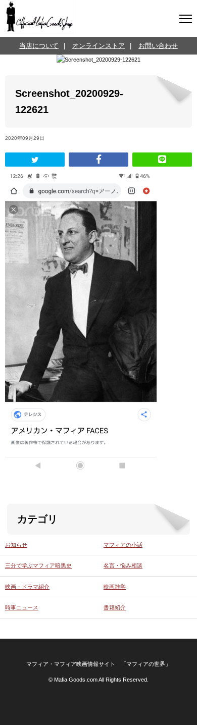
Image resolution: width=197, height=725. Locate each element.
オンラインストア (98, 45)
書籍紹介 (115, 607)
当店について (39, 45)
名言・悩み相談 (123, 565)
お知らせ (16, 545)
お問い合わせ (158, 45)
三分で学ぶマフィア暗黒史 (38, 565)
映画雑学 (115, 587)
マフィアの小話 (123, 545)
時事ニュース (21, 607)
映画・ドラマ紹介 (27, 587)
